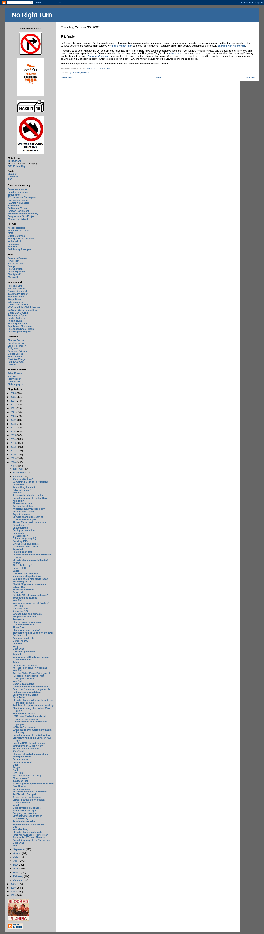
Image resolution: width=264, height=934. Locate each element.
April (16, 868)
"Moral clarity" (21, 525)
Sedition (12, 246)
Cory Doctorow (16, 343)
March (17, 872)
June (16, 860)
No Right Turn (32, 15)
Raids (16, 662)
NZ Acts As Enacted (18, 202)
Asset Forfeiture (16, 227)
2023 (13, 404)
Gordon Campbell (17, 288)
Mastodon (13, 176)
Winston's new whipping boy (29, 508)
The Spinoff (14, 274)
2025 (13, 397)
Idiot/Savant (14, 160)
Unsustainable (20, 527)
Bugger (17, 767)
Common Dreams (17, 258)
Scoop (11, 266)
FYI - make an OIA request (22, 197)
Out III (16, 764)
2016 (13, 431)
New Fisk (18, 492)
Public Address (16, 318)
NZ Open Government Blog (23, 310)
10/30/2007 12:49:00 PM (97, 68)
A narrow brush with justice (28, 495)
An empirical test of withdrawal (30, 791)
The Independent (17, 271)
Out (15, 826)
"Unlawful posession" (25, 651)
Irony (15, 646)
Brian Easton (15, 373)
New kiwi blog (20, 829)
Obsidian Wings (16, 359)
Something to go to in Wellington (31, 735)
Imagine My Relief (17, 294)
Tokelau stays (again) (24, 538)
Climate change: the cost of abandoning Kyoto (28, 518)
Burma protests (21, 789)
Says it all (18, 592)
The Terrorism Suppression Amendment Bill (28, 623)
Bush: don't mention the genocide (31, 689)
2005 (13, 887)
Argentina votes (21, 514)
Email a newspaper (18, 192)
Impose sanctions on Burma (28, 824)
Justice (76, 73)
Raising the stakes (23, 506)
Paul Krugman (16, 362)
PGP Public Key (16, 166)
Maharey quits (20, 608)
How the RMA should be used (29, 743)
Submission (19, 697)
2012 (13, 447)
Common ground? (23, 762)
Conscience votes (17, 189)
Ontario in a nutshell (24, 684)
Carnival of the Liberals (25, 546)
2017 (13, 427)
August (17, 853)
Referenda (13, 244)
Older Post (250, 77)
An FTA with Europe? (24, 794)
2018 (13, 424)
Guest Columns (16, 236)
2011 (13, 450)
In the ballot (14, 241)
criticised (174, 53)
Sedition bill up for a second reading (33, 705)
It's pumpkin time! (23, 479)
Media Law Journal (18, 304)
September (19, 849)
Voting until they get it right (28, 746)
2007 (13, 466)
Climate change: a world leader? (30, 560)
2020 (13, 416)
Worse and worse (22, 503)
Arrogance (18, 619)
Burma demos (20, 759)
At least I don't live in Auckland (30, 667)
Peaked (17, 562)
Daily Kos (13, 348)
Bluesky (12, 174)
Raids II (17, 654)
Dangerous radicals (23, 638)
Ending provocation (24, 530)
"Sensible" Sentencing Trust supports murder (28, 677)
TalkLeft (12, 364)
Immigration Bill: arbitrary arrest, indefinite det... (31, 658)
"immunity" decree (98, 56)
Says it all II (19, 568)
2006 (13, 884)
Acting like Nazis (22, 756)
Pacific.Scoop (15, 263)
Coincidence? (20, 535)
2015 (13, 435)
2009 (13, 458)
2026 (13, 393)
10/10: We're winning (24, 727)
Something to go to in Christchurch (32, 840)
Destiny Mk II (20, 635)
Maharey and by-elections (27, 576)
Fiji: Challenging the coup (27, 775)
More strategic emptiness (27, 807)
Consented (18, 484)
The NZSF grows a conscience (29, 584)
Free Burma (19, 786)
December (19, 468)
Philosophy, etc (16, 384)
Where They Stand (18, 219)
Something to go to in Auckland (30, 482)
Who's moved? (21, 778)
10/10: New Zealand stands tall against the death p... (29, 717)
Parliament (14, 205)
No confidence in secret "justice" (31, 603)
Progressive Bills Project (21, 216)
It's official (18, 751)
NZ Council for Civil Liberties (24, 307)
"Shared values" (22, 490)
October (18, 476)
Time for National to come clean (30, 834)
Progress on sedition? (25, 616)
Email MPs (14, 194)
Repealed (18, 549)
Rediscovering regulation (27, 692)
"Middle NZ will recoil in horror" (30, 595)
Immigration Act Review (21, 238)
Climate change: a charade (27, 832)
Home (159, 77)
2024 (13, 400)
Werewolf (13, 277)
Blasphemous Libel (18, 230)
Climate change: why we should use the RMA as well (33, 701)
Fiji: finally (68, 36)
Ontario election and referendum (31, 686)
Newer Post (67, 77)
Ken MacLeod (15, 356)
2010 (13, 454)
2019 (13, 420)
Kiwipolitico (14, 299)
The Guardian (15, 269)
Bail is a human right (24, 810)
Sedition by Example (19, 249)
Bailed (16, 570)
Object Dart (14, 381)
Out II (16, 770)
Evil (15, 845)
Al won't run (19, 627)
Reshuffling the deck (24, 487)
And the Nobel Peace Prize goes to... (33, 673)
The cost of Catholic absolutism (30, 754)
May (15, 864)
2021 (13, 412)
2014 (13, 439)
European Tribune (17, 351)
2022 (13, 408)
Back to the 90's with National (29, 837)
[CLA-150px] (30, 95)
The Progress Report (19, 331)
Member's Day (20, 640)
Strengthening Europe (25, 597)
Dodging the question (25, 813)
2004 (13, 891)
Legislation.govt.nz (18, 200)
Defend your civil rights (26, 544)
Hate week (18, 533)
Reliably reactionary (24, 713)
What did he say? (22, 565)
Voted (16, 805)
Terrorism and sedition (25, 573)
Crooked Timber (17, 345)
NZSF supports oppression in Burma (33, 783)
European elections (23, 589)
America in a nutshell (24, 821)
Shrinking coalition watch (27, 748)
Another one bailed (23, 511)
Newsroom (13, 260)
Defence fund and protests (27, 614)
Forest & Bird (15, 285)
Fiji (70, 73)
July (16, 857)
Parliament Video (17, 208)
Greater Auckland (17, 291)
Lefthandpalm (15, 302)
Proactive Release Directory (23, 213)
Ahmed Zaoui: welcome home (29, 522)
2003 (13, 895)
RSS (10, 179)
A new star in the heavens (27, 797)
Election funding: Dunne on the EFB (33, 632)
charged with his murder (231, 45)
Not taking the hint (23, 581)
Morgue (12, 376)
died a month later (121, 45)
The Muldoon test (22, 552)
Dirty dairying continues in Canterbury (27, 817)
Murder (85, 73)
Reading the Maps (17, 323)
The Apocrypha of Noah (21, 329)
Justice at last (20, 781)
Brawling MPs (20, 541)
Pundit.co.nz (15, 320)
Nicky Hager (14, 378)
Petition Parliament (18, 211)
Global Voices (15, 354)
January (18, 880)
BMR (10, 233)
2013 (13, 443)
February (18, 876)
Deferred (17, 643)
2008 (13, 462)
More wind (18, 649)
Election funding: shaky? (26, 630)
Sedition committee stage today (30, 579)
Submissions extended (25, 665)
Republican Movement (20, 326)
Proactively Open (17, 315)
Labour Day (19, 587)
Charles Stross (16, 340)
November (19, 472)
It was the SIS (20, 611)
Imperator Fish (16, 296)
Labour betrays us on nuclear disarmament (29, 801)
